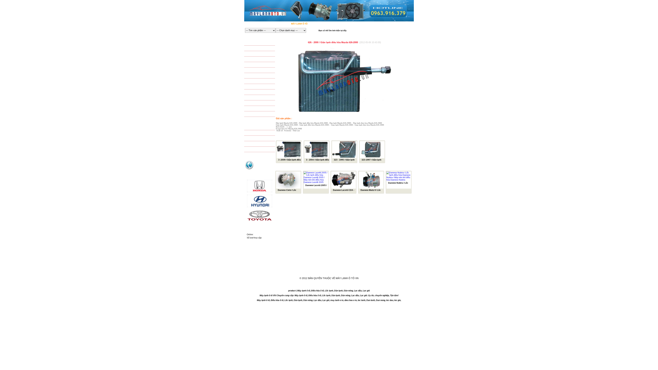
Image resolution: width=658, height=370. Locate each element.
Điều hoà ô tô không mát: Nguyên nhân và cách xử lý (258, 253)
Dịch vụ (344, 270)
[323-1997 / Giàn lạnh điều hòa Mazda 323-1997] (372, 157)
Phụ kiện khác (256, 98)
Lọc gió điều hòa (257, 133)
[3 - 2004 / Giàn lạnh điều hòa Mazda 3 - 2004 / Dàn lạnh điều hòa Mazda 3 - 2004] (316, 157)
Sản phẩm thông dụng (261, 43)
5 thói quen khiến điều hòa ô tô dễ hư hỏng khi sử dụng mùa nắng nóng (259, 247)
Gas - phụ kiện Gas (259, 87)
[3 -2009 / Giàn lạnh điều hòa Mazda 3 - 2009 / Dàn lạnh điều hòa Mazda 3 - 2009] (289, 157)
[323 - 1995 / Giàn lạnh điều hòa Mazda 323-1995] (344, 157)
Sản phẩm (320, 270)
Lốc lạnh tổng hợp (259, 103)
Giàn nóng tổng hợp (260, 109)
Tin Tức (366, 270)
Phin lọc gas (255, 92)
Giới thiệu (295, 270)
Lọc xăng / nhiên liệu (260, 144)
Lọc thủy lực (256, 149)
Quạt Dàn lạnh (257, 76)
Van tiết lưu (255, 81)
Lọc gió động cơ (257, 127)
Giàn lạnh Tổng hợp (259, 114)
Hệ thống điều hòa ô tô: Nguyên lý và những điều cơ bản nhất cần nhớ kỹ (259, 262)
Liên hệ (388, 270)
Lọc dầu (253, 138)
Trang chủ (271, 270)
